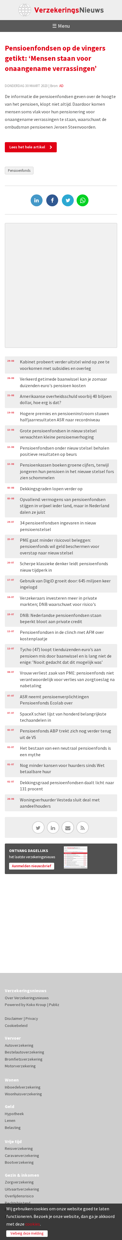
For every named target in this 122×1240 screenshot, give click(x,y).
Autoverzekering (19, 1045)
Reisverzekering (19, 1148)
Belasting (13, 1127)
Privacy (32, 1018)
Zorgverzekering (19, 1182)
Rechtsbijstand (17, 1203)
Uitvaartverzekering (22, 1189)
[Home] (61, 10)
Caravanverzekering (22, 1155)
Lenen (10, 1120)
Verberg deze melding (26, 1233)
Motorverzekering (20, 1065)
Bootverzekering (19, 1162)
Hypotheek (14, 1113)
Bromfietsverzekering (24, 1059)
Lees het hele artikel (27, 146)
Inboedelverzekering (23, 1087)
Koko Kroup (36, 1004)
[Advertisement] (61, 285)
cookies (32, 1224)
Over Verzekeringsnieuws (27, 997)
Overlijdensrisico (19, 1195)
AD (61, 85)
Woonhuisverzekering (23, 1093)
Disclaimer (14, 1018)
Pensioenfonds (19, 170)
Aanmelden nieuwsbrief (31, 866)
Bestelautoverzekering (24, 1052)
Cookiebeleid (16, 1025)
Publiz (54, 1004)
